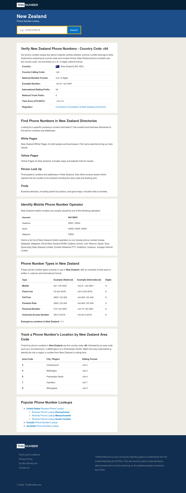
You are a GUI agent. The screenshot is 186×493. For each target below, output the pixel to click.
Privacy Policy (26, 458)
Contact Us (24, 467)
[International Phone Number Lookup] (27, 5)
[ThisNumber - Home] (27, 447)
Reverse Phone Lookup (45, 408)
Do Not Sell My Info (28, 463)
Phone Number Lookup (41, 422)
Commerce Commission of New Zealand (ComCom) (81, 106)
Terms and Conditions (29, 454)
